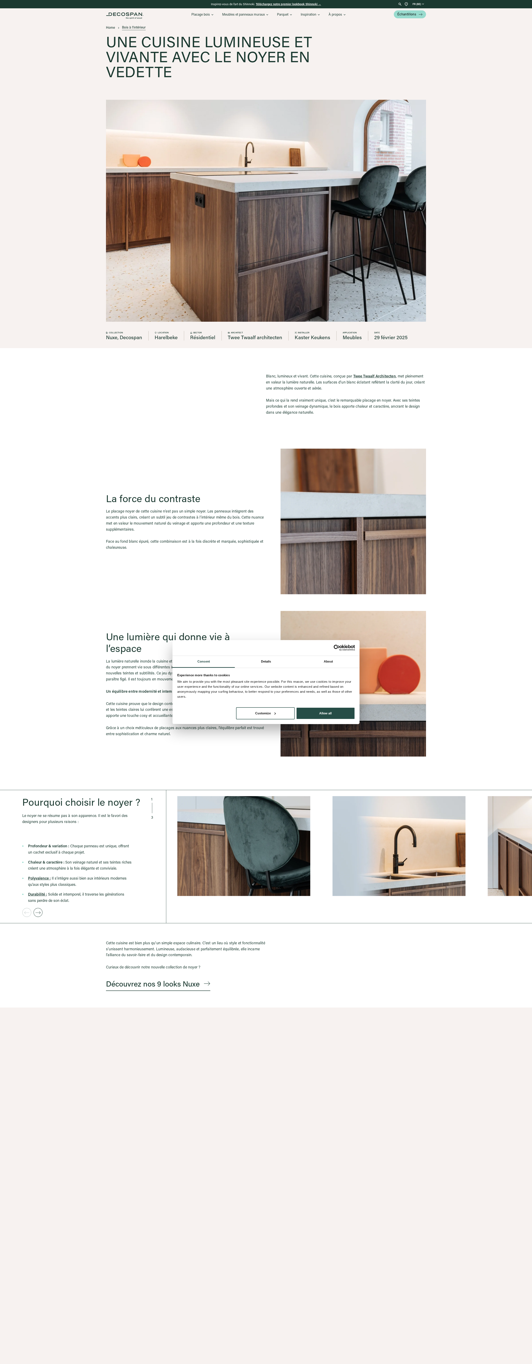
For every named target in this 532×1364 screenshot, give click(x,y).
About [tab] (328, 661)
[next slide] (38, 912)
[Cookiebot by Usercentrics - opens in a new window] (337, 648)
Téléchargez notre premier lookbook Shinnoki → (288, 4)
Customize (263, 713)
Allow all (325, 713)
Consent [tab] (203, 661)
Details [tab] (266, 661)
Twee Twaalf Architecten (374, 376)
